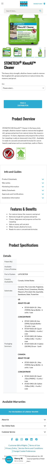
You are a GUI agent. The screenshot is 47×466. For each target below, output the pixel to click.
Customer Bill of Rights (17, 445)
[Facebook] (12, 440)
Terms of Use (34, 445)
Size (3, 84)
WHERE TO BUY (38, 3)
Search (40, 10)
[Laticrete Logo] (20, 4)
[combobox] (24, 10)
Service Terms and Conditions (31, 448)
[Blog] (36, 440)
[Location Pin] (44, 4)
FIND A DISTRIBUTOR (23, 104)
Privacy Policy (11, 448)
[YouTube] (26, 440)
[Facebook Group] (17, 440)
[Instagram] (21, 440)
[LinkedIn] (31, 440)
